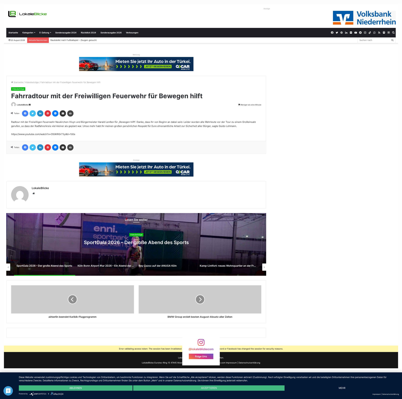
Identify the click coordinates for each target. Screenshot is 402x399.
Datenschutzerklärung (249, 362)
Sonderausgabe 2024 (65, 32)
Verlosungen (132, 32)
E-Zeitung (44, 32)
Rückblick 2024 (88, 32)
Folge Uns (201, 356)
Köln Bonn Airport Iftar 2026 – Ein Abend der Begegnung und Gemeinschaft (172, 242)
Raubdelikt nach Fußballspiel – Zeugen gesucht (73, 40)
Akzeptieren (209, 387)
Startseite (13, 32)
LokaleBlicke (22, 105)
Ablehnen (75, 387)
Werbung (136, 55)
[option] (172, 244)
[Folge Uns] (201, 344)
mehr (342, 387)
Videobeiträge (32, 82)
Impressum (231, 362)
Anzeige (266, 9)
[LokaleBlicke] (27, 14)
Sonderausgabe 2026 (111, 32)
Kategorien (27, 32)
